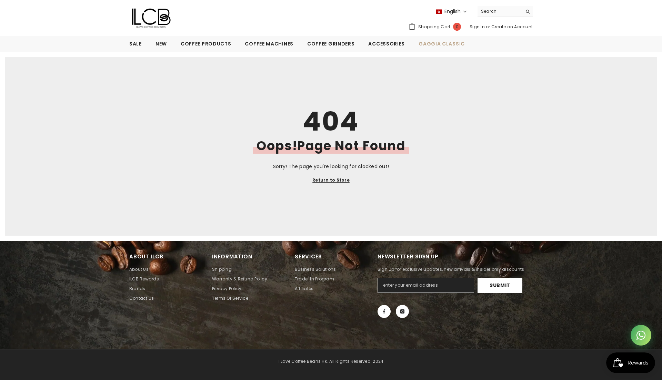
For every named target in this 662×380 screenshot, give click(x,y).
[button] (451, 11)
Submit (500, 285)
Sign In (478, 27)
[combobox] (500, 11)
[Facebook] (384, 311)
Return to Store (331, 180)
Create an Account (512, 27)
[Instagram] (402, 311)
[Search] (505, 11)
